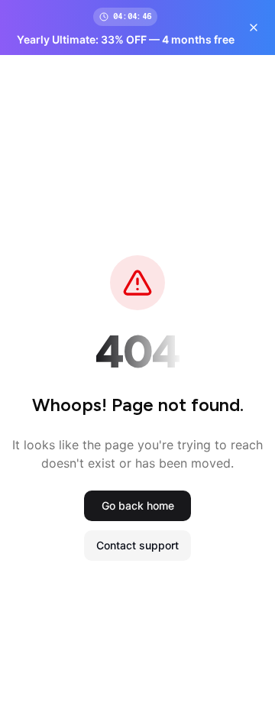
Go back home (138, 505)
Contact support (137, 545)
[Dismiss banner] (253, 27)
